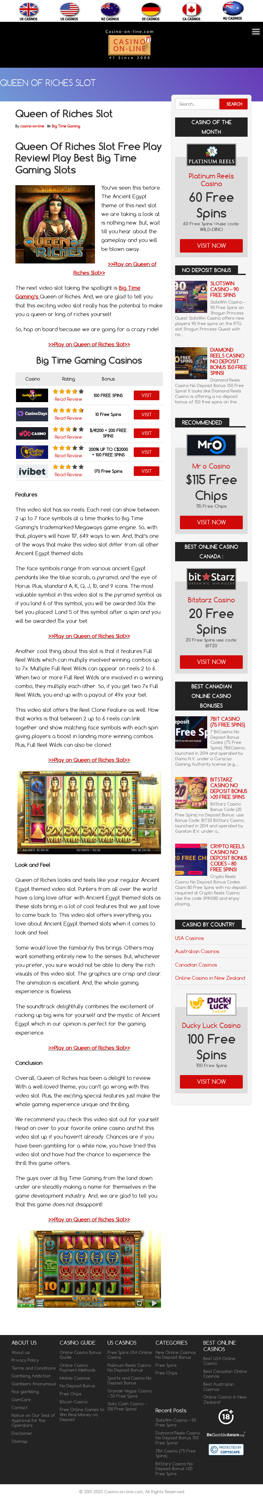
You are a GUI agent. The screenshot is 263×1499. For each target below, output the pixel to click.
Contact (20, 1407)
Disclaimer (22, 1433)
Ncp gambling (25, 1391)
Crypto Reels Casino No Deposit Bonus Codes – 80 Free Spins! (228, 858)
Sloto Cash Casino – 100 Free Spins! (127, 1406)
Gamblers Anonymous (34, 1383)
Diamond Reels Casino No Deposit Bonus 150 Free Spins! (228, 361)
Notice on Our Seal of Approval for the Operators (33, 1420)
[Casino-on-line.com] (129, 58)
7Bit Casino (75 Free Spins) (227, 722)
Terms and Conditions (34, 1368)
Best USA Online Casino (219, 1361)
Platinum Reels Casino (211, 180)
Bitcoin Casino (74, 1401)
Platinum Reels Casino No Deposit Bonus (129, 1368)
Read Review (68, 399)
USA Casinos (189, 938)
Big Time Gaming (66, 126)
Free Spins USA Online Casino (129, 1355)
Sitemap (20, 1441)
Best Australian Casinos (218, 1387)
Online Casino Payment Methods (78, 1368)
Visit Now (211, 245)
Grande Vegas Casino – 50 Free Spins (129, 1393)
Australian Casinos (197, 951)
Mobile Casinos (75, 1378)
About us (21, 1352)
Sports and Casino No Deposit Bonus (129, 1380)
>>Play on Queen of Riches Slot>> (89, 344)
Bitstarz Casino (211, 600)
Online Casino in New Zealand (210, 978)
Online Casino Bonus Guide (80, 1355)
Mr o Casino (211, 466)
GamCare (21, 1399)
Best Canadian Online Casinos (225, 1374)
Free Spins (166, 1365)
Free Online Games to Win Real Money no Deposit (82, 1414)
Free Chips (70, 1393)
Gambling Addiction (31, 1375)
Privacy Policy (25, 1360)
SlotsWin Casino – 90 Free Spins (224, 289)
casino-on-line (32, 126)
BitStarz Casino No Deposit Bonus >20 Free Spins (228, 788)
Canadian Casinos (196, 964)
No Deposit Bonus (77, 1385)
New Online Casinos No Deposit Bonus (176, 1355)
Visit (146, 395)
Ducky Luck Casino (211, 1025)
